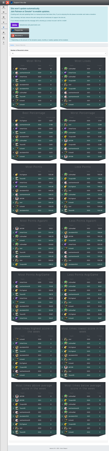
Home (12, 45)
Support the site (20, 3)
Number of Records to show (19, 50)
